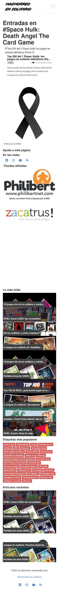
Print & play (9, 444)
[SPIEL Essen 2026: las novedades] (29, 314)
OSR (16, 448)
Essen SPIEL (32, 451)
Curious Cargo (44, 459)
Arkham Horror (46, 444)
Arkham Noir (34, 462)
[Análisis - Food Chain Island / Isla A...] (29, 414)
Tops (34, 444)
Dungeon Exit (46, 477)
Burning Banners (31, 477)
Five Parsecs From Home (15, 462)
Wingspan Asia (48, 473)
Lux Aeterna (47, 451)
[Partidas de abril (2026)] (29, 554)
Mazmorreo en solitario (29, 577)
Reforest (27, 481)
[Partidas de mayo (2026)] (29, 526)
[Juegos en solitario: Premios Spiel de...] (29, 540)
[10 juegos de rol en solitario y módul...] (29, 299)
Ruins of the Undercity (36, 455)
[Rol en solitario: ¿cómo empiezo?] (29, 328)
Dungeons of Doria (12, 477)
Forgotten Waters (29, 466)
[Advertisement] (29, 257)
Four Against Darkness (14, 451)
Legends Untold (39, 448)
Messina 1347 (25, 470)
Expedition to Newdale (14, 455)
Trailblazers (34, 473)
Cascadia (38, 470)
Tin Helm (43, 466)
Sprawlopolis (23, 444)
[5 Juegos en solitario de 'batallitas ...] (29, 342)
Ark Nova (49, 470)
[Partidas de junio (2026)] (29, 371)
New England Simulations (15, 473)
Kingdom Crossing (12, 481)
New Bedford (10, 470)
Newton (8, 448)
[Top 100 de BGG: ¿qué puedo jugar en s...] (29, 385)
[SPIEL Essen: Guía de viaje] (29, 428)
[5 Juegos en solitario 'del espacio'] (29, 400)
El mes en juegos (12, 466)
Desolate (25, 448)
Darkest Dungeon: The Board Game (19, 459)
